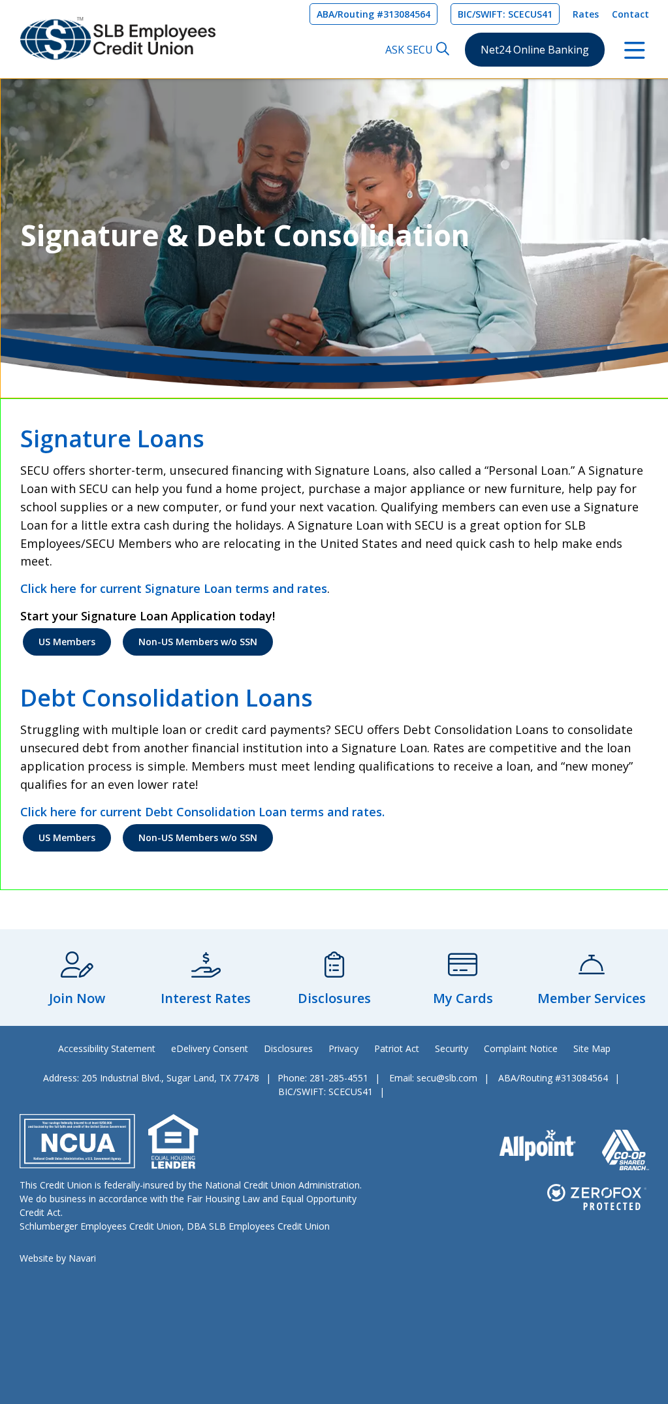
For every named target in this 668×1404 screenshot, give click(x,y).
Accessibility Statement (106, 1048)
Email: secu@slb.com (433, 1078)
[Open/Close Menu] (634, 49)
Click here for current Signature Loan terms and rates (173, 588)
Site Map (592, 1048)
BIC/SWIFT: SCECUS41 (505, 14)
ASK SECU (409, 49)
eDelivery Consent (209, 1048)
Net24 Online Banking (535, 49)
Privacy (343, 1048)
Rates (586, 14)
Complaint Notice (521, 1048)
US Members (67, 641)
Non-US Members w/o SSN (197, 641)
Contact (630, 14)
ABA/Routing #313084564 (373, 14)
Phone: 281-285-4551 (323, 1078)
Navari (82, 1258)
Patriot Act (396, 1048)
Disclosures (288, 1048)
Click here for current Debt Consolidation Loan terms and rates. (202, 812)
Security (451, 1048)
